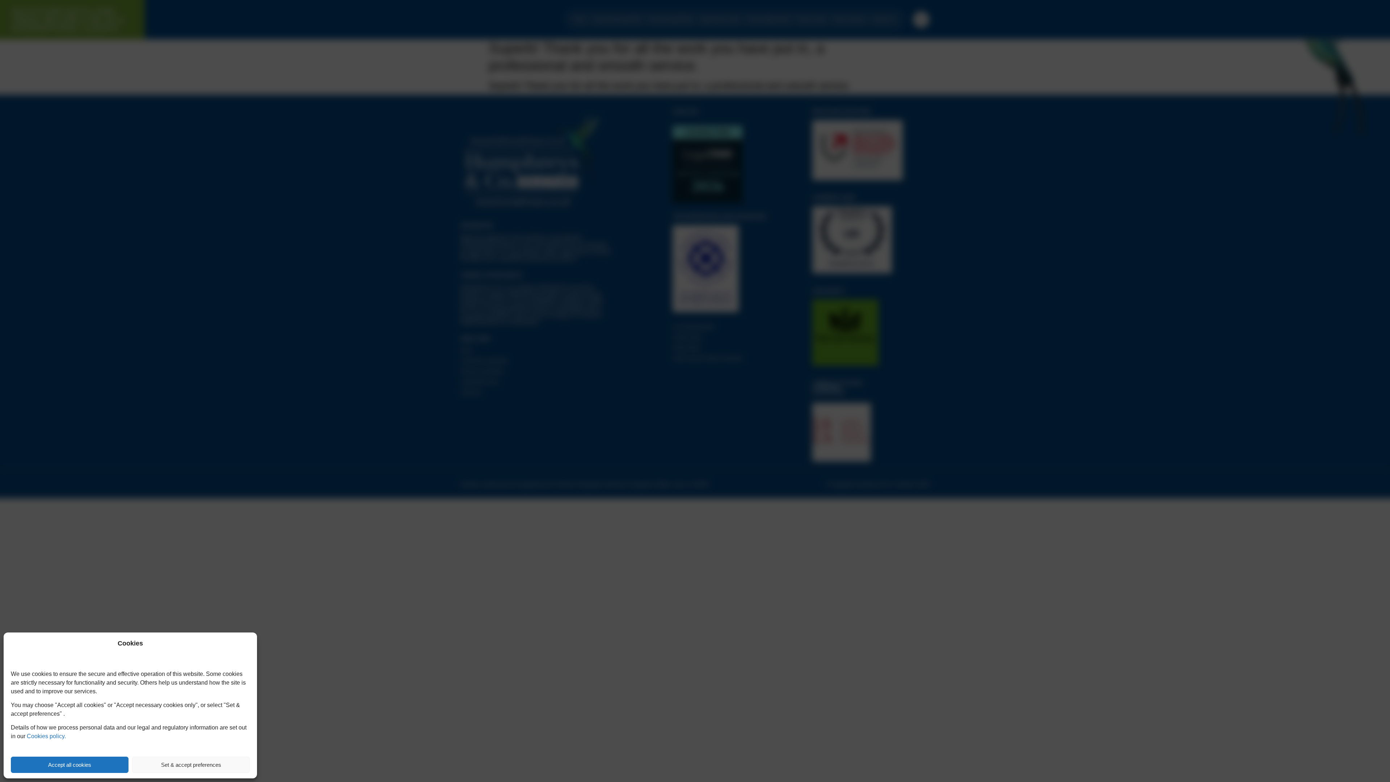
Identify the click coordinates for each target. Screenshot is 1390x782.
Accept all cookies (69, 765)
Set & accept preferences (191, 765)
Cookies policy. (46, 736)
